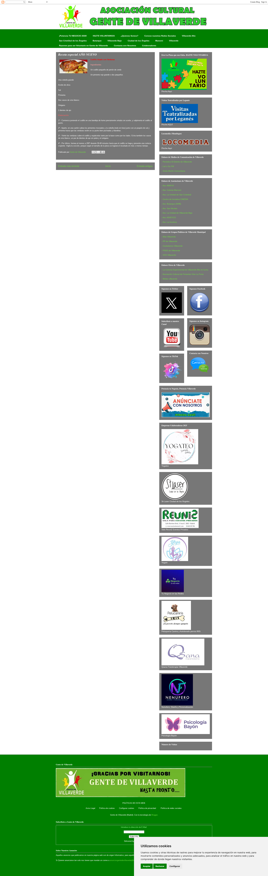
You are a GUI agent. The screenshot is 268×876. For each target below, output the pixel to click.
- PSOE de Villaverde (170, 250)
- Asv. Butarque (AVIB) (171, 204)
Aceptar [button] (146, 866)
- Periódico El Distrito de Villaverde (176, 162)
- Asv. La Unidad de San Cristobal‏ (176, 195)
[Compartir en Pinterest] (103, 152)
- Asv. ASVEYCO (168, 217)
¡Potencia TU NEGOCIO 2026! (73, 36)
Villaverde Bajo (114, 41)
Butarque (97, 41)
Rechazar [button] (159, 866)
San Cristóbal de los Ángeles (73, 41)
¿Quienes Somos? (129, 36)
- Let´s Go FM (167, 166)
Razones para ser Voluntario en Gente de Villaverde (83, 45)
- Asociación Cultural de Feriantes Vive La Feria (182, 274)
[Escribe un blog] (95, 152)
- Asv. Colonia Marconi (171, 190)
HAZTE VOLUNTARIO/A (104, 36)
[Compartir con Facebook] (101, 152)
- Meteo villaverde (169, 279)
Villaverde (173, 41)
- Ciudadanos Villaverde (172, 246)
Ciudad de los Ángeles (138, 41)
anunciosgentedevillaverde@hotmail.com (126, 860)
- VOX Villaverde (168, 255)
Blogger (154, 815)
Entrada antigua (145, 166)
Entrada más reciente (68, 166)
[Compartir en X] (98, 152)
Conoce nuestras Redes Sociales (160, 36)
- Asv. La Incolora (169, 222)
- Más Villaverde (168, 237)
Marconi (159, 41)
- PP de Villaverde (169, 241)
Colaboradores (149, 45)
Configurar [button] (174, 866)
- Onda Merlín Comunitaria (173, 171)
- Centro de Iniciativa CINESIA (174, 199)
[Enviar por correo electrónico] (93, 152)
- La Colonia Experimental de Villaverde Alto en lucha (184, 270)
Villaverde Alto (189, 36)
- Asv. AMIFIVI (167, 185)
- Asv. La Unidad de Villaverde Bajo (176, 213)
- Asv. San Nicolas (169, 208)
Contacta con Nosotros (125, 45)
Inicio (108, 166)
